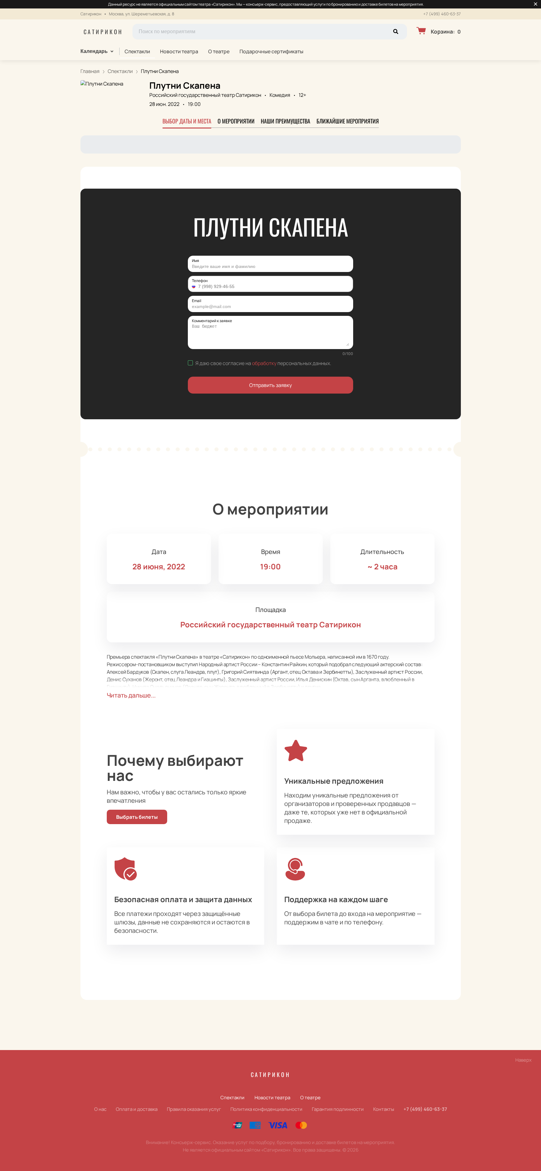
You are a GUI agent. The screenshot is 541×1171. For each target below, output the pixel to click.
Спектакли (137, 51)
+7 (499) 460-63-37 (442, 14)
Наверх (523, 1060)
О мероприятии (236, 121)
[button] (194, 286)
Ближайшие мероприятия (348, 121)
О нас (100, 1109)
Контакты (383, 1109)
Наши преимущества (285, 121)
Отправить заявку (270, 385)
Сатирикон (103, 32)
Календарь (94, 51)
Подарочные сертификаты (271, 51)
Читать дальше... (131, 695)
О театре (218, 51)
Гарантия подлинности (338, 1109)
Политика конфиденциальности (266, 1109)
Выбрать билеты (137, 816)
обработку (264, 363)
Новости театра (179, 51)
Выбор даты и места (186, 121)
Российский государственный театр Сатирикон (205, 94)
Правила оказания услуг (194, 1109)
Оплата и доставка (136, 1109)
